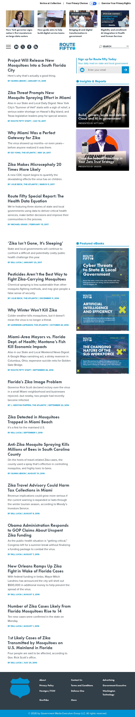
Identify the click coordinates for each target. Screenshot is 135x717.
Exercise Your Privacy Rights (116, 3)
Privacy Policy (46, 685)
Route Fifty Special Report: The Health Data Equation (36, 198)
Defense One (77, 690)
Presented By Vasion (89, 166)
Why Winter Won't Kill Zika (32, 310)
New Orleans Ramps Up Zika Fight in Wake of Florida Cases (35, 568)
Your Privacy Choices (77, 3)
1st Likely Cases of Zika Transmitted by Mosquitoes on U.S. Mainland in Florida (35, 642)
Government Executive (114, 685)
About (42, 679)
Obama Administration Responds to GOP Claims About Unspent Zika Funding (38, 530)
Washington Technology (109, 692)
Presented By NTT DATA (91, 123)
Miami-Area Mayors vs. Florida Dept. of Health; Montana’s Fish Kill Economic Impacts (37, 341)
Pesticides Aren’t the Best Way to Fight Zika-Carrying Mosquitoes (37, 276)
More (74, 700)
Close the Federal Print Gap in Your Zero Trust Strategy (100, 160)
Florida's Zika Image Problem (35, 381)
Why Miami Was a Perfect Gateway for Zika (31, 135)
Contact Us (76, 679)
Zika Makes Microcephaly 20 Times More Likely (34, 167)
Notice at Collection (50, 3)
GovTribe (44, 700)
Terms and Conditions (82, 685)
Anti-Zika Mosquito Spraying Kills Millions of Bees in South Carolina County (39, 449)
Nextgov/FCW (47, 690)
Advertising (108, 679)
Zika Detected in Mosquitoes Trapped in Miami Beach (33, 419)
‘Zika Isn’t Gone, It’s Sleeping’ (35, 243)
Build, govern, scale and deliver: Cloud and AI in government (102, 117)
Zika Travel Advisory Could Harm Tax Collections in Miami (38, 487)
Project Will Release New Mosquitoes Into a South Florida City (37, 65)
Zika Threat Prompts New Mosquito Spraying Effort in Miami (39, 95)
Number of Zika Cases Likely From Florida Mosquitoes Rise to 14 (39, 608)
